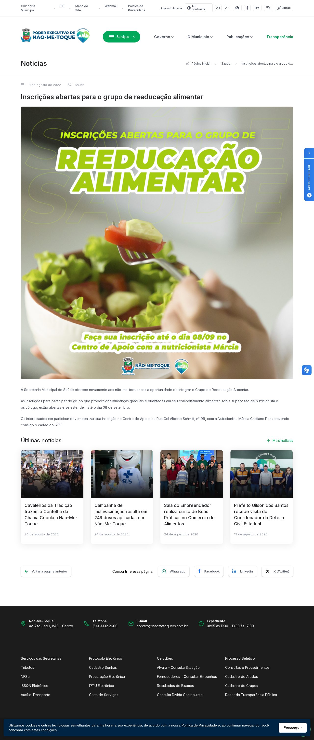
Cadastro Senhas (103, 667)
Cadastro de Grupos (241, 686)
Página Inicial (201, 63)
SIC (62, 6)
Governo (162, 36)
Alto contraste (199, 7)
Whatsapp (177, 571)
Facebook (212, 571)
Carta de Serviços (103, 695)
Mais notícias (283, 440)
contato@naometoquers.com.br (162, 626)
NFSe (25, 676)
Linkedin (246, 571)
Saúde (226, 63)
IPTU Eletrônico (101, 686)
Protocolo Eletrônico (105, 658)
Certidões (165, 658)
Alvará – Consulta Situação (178, 667)
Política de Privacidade (199, 725)
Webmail (111, 6)
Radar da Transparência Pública (251, 695)
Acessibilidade (171, 8)
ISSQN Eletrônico (34, 686)
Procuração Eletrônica (107, 676)
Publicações (237, 36)
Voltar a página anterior (49, 571)
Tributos (27, 667)
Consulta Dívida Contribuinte (180, 695)
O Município (198, 36)
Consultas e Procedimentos (247, 667)
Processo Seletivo (240, 658)
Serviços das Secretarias (41, 658)
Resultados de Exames (175, 686)
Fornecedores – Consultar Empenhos (187, 676)
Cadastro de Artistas (241, 676)
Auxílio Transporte (35, 695)
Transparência (279, 36)
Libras (286, 8)
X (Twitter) (281, 571)
